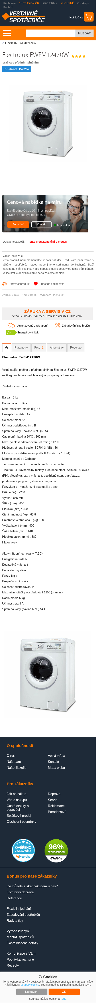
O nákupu (83, 3)
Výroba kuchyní (18, 931)
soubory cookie (30, 984)
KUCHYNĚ (67, 3)
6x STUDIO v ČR (29, 3)
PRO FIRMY (50, 3)
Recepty (13, 965)
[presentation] (6, 348)
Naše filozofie (16, 767)
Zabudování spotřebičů (76, 325)
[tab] (6, 347)
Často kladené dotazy (22, 943)
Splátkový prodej (19, 815)
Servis (52, 800)
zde (64, 998)
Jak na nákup (16, 794)
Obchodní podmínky (21, 821)
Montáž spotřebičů (20, 937)
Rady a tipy (15, 920)
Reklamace (56, 806)
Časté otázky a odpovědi (18, 807)
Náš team (14, 761)
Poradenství (56, 812)
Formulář (18, 224)
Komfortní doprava (20, 892)
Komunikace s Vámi (21, 953)
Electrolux (57, 295)
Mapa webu (56, 767)
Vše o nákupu (17, 800)
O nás (11, 755)
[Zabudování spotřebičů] (57, 326)
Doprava (54, 794)
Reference (14, 898)
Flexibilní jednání (19, 908)
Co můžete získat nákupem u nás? (32, 886)
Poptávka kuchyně (20, 959)
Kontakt (7, 7)
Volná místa (56, 755)
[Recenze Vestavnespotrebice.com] (23, 861)
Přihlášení (9, 3)
